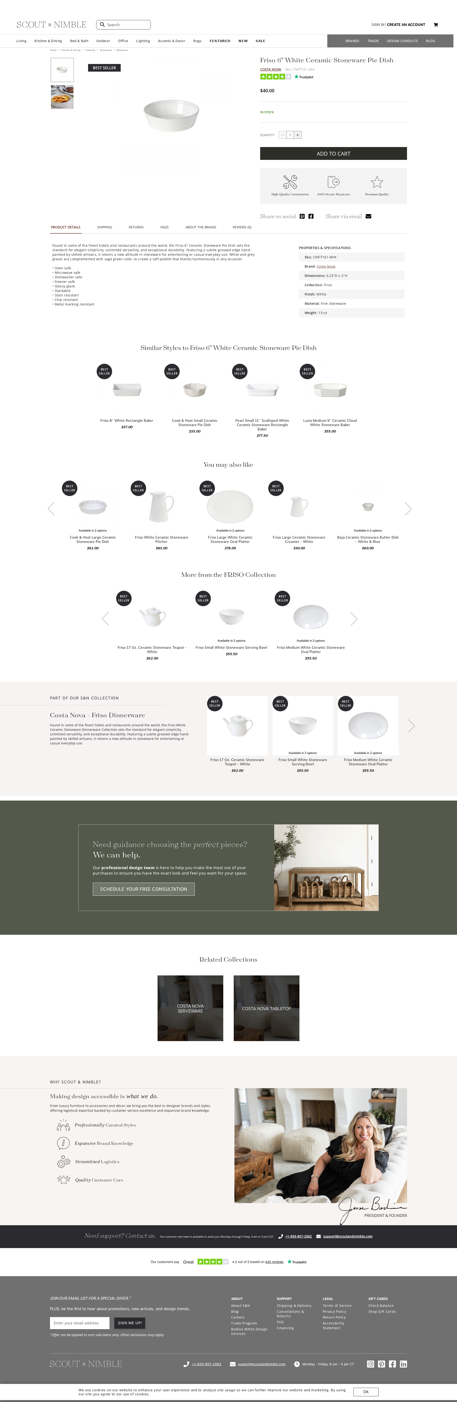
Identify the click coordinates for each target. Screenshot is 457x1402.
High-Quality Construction (290, 194)
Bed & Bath (79, 41)
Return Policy (334, 1317)
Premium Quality (377, 194)
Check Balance (381, 1305)
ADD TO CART (333, 153)
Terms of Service (337, 1305)
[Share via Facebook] (310, 216)
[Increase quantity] (298, 135)
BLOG (430, 41)
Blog (235, 1311)
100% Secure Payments (333, 194)
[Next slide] (408, 509)
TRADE (373, 41)
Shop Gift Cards (382, 1311)
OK (366, 1392)
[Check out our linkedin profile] (403, 1364)
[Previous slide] (51, 509)
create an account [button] (406, 25)
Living (21, 41)
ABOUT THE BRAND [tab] (200, 227)
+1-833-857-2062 (298, 1236)
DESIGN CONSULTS (402, 41)
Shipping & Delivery (294, 1305)
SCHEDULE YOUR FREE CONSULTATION (143, 889)
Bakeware (122, 50)
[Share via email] (368, 216)
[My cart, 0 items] (435, 25)
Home (53, 50)
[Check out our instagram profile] (370, 1364)
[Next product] (411, 726)
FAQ (280, 1322)
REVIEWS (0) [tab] (242, 227)
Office (123, 41)
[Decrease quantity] (282, 135)
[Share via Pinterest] (302, 216)
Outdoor (103, 41)
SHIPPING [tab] (104, 227)
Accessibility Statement (333, 1325)
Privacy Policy (334, 1311)
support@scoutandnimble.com (348, 1236)
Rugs (197, 41)
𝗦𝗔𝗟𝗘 (260, 41)
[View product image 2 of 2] (62, 97)
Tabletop (90, 50)
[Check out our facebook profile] (392, 1364)
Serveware (106, 50)
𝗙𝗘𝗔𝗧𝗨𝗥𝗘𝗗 (220, 41)
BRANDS (352, 41)
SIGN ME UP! (130, 1323)
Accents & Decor (171, 41)
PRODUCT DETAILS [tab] (65, 227)
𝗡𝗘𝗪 (243, 41)
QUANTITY (267, 135)
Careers (238, 1317)
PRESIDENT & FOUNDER (385, 1215)
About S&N (240, 1305)
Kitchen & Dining (48, 41)
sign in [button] (378, 25)
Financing (285, 1328)
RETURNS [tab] (136, 227)
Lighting (143, 41)
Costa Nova (270, 69)
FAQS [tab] (164, 227)
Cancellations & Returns (290, 1313)
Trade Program (244, 1323)
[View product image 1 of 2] (62, 70)
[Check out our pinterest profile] (381, 1364)
